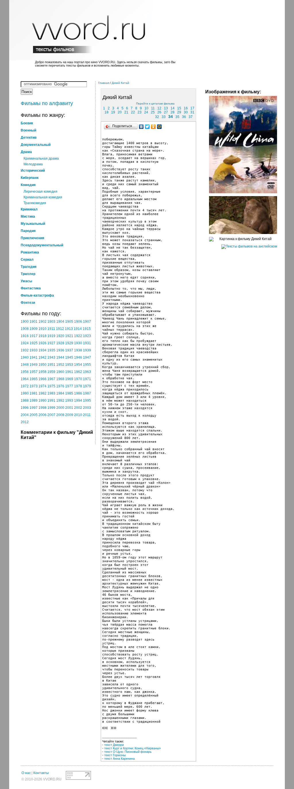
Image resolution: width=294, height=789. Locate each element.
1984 (60, 393)
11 (153, 108)
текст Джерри (114, 745)
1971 (87, 379)
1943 (51, 357)
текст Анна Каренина (119, 758)
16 (186, 108)
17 (192, 108)
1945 (69, 357)
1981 (34, 393)
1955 (87, 365)
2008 (60, 415)
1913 (69, 329)
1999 (51, 408)
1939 (87, 350)
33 (164, 117)
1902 (42, 322)
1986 (78, 393)
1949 (34, 365)
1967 (51, 379)
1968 (60, 379)
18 (107, 112)
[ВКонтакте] (141, 126)
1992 (60, 401)
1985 (69, 393)
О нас (26, 773)
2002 (78, 408)
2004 (25, 415)
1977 (69, 386)
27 (166, 112)
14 (173, 108)
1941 (34, 357)
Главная (103, 82)
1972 (25, 386)
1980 (25, 393)
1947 (87, 357)
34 (170, 116)
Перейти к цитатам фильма (155, 103)
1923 (87, 336)
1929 (69, 343)
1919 (51, 336)
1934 (42, 350)
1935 (51, 350)
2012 (25, 422)
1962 (78, 372)
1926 (42, 343)
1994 (78, 401)
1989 (34, 401)
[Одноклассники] (153, 126)
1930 (78, 343)
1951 (51, 365)
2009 (69, 415)
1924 (25, 343)
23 (140, 112)
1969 (69, 379)
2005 (34, 415)
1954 (78, 365)
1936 (60, 350)
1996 (25, 408)
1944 (60, 357)
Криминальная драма (41, 158)
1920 (60, 336)
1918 (42, 336)
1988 (25, 401)
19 (113, 112)
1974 (42, 386)
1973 (34, 386)
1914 (78, 329)
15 (179, 108)
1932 (25, 350)
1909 (34, 329)
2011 (87, 415)
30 (186, 112)
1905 (69, 322)
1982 (42, 393)
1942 (42, 357)
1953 (69, 365)
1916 (25, 336)
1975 (51, 386)
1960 (60, 372)
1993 (69, 401)
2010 (78, 415)
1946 (78, 357)
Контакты (41, 773)
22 (133, 112)
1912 (60, 329)
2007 (51, 415)
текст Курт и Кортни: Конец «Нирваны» (132, 748)
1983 (51, 393)
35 (177, 117)
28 (173, 112)
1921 (69, 336)
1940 (25, 357)
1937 (69, 350)
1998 (42, 408)
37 (191, 117)
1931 (87, 343)
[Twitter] (147, 126)
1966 (42, 379)
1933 (34, 350)
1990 (42, 401)
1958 (42, 372)
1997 (34, 408)
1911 (51, 329)
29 (179, 112)
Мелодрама (33, 164)
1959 (51, 372)
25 (153, 112)
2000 (60, 408)
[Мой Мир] (159, 126)
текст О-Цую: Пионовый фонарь (128, 751)
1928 (60, 343)
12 (159, 108)
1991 (51, 401)
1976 (60, 386)
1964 (25, 379)
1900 (25, 322)
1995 (87, 401)
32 (157, 117)
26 (159, 112)
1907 (87, 322)
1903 (51, 322)
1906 (78, 322)
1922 (78, 336)
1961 (69, 372)
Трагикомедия (35, 203)
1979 (87, 386)
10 (146, 108)
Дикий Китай (120, 82)
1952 (60, 365)
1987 (87, 393)
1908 (25, 329)
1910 (42, 329)
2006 (42, 415)
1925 (34, 343)
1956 (25, 372)
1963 (87, 372)
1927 (51, 343)
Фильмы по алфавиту (47, 103)
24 (146, 112)
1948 (25, 365)
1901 (34, 322)
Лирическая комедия (40, 191)
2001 (69, 408)
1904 (60, 322)
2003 (87, 408)
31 (192, 112)
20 (120, 112)
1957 (34, 372)
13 (166, 108)
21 (126, 112)
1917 (34, 336)
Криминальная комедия (43, 197)
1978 (78, 386)
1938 (78, 350)
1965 (34, 379)
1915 (87, 329)
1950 (42, 365)
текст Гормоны (115, 755)
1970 (78, 379)
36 (184, 117)
